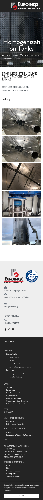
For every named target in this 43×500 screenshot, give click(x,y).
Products (14, 55)
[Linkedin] (13, 329)
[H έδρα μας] (5, 287)
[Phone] (5, 320)
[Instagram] (9, 329)
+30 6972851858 (11, 316)
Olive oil (23, 55)
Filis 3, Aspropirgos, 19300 (15, 291)
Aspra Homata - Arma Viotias (16, 297)
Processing (33, 55)
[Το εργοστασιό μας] (5, 294)
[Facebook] (5, 329)
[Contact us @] (5, 303)
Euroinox (5, 55)
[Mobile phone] (5, 313)
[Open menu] (4, 6)
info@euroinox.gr (11, 307)
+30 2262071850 (11, 323)
